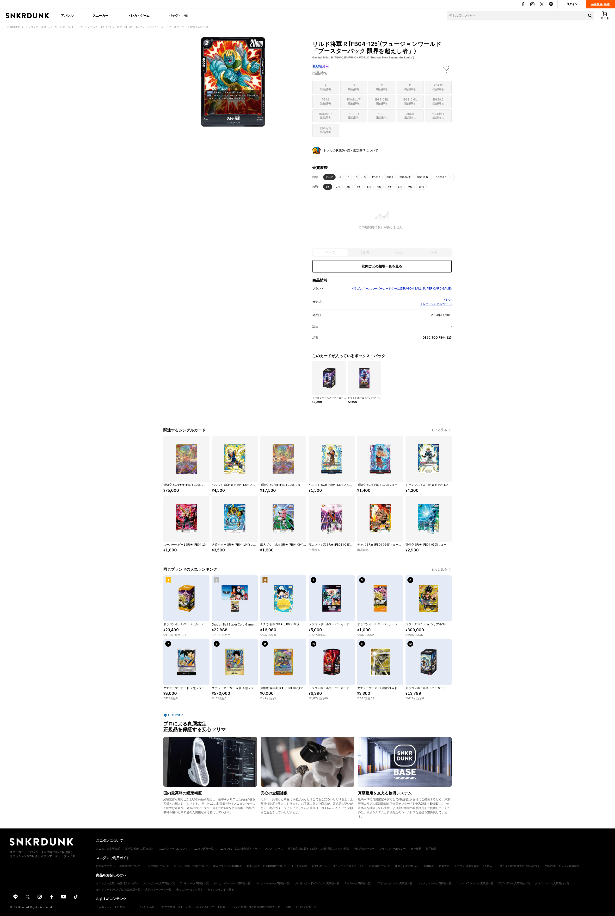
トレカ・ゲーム (139, 15)
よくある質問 (299, 866)
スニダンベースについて (173, 848)
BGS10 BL (423, 177)
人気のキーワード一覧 (158, 889)
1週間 (365, 252)
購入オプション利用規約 (227, 866)
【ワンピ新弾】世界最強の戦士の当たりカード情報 (260, 906)
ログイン (572, 4)
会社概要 (416, 848)
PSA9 (390, 177)
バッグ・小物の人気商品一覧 (272, 883)
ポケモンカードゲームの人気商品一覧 (317, 883)
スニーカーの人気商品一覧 (159, 883)
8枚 (400, 186)
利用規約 (429, 866)
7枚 (390, 186)
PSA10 (376, 177)
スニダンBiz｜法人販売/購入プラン (239, 848)
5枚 (369, 186)
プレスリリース (273, 848)
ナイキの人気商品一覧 (357, 883)
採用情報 (431, 848)
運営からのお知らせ (407, 866)
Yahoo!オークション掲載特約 (562, 866)
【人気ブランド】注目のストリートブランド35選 (125, 906)
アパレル (67, 15)
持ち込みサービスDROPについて (266, 866)
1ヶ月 (399, 252)
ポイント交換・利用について (191, 866)
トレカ (447, 299)
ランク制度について (157, 866)
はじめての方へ (105, 866)
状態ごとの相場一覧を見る (382, 266)
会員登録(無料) (600, 4)
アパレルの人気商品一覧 (194, 883)
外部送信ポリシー (364, 848)
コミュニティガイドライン (348, 866)
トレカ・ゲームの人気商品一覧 (232, 883)
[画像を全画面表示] (233, 82)
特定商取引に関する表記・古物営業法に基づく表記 (318, 848)
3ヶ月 (434, 252)
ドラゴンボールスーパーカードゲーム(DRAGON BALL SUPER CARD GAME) (401, 288)
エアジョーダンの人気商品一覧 (393, 883)
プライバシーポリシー (392, 848)
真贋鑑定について (130, 866)
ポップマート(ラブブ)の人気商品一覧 (118, 889)
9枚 (410, 186)
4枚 (359, 186)
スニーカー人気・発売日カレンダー (117, 883)
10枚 (421, 186)
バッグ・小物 (178, 15)
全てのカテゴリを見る (189, 889)
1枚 (328, 186)
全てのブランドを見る (221, 889)
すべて (329, 177)
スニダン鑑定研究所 (108, 848)
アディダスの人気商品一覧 (514, 883)
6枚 (379, 186)
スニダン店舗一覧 (203, 848)
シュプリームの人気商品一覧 (434, 883)
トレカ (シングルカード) (436, 304)
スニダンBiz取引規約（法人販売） (520, 866)
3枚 (348, 186)
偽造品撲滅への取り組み (139, 848)
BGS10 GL (442, 177)
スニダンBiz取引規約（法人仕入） (474, 866)
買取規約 (444, 866)
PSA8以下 (405, 177)
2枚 (338, 186)
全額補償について (379, 866)
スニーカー (100, 15)
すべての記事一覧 (306, 906)
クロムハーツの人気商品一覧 (552, 883)
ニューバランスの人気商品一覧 (474, 883)
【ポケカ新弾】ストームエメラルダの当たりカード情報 (192, 906)
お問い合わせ (320, 866)
